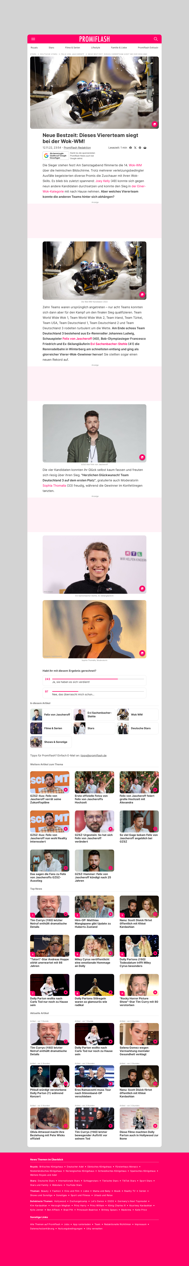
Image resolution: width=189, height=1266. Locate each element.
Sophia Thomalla (54, 485)
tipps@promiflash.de (94, 755)
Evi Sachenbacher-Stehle (108, 344)
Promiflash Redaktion (77, 147)
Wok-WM (135, 165)
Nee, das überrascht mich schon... (73, 694)
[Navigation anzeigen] (33, 39)
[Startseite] (94, 39)
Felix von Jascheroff (77, 338)
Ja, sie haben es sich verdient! (71, 682)
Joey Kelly (102, 181)
